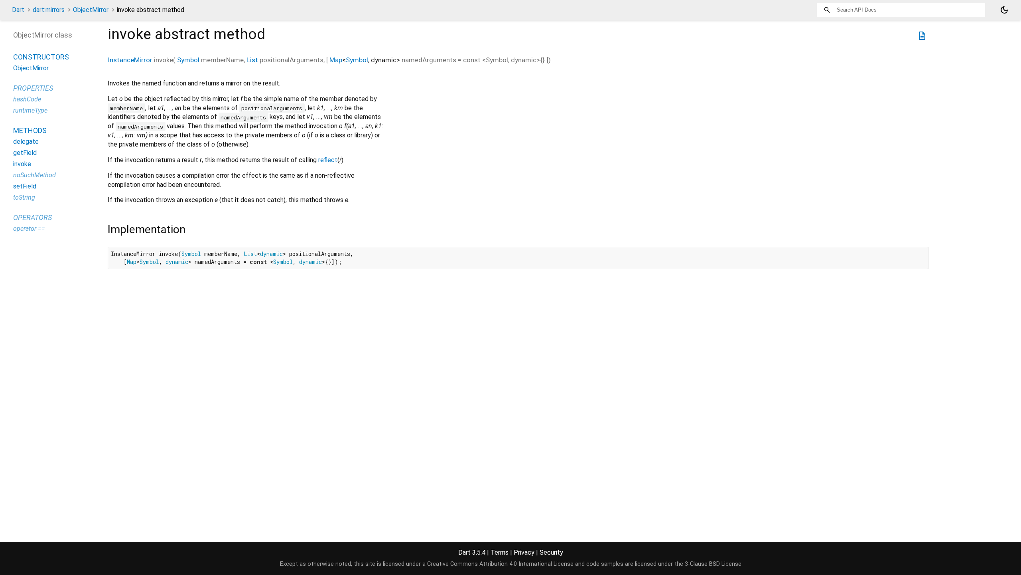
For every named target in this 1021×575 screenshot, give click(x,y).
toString (24, 197)
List (252, 60)
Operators (32, 217)
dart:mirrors (49, 10)
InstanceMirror (130, 60)
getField (25, 153)
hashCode (27, 99)
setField (24, 186)
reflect (327, 160)
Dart (18, 10)
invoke (22, 164)
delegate (26, 141)
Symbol (188, 60)
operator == (29, 228)
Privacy (524, 552)
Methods (30, 130)
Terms (500, 552)
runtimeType (30, 110)
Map (335, 60)
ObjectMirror (90, 10)
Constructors (41, 57)
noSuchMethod (34, 175)
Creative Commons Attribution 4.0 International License (500, 564)
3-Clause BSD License (713, 564)
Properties (33, 88)
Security (551, 552)
